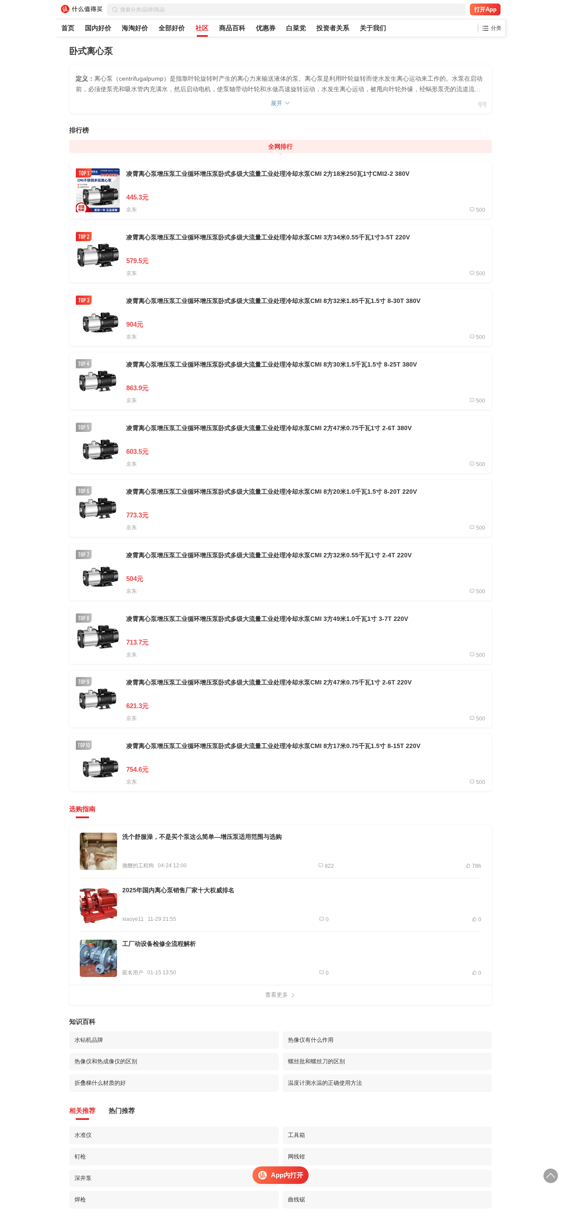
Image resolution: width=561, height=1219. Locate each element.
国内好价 (98, 28)
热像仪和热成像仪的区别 (106, 1061)
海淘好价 (135, 28)
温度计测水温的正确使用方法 (325, 1083)
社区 (202, 28)
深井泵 (83, 1178)
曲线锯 (296, 1199)
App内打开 (287, 1175)
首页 (68, 28)
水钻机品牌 (89, 1040)
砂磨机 (296, 1178)
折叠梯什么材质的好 (100, 1083)
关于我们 (373, 28)
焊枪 (80, 1199)
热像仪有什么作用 (311, 1040)
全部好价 (172, 28)
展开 (276, 103)
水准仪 (83, 1135)
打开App (485, 9)
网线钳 (296, 1156)
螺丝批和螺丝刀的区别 (316, 1061)
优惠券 (266, 28)
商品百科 (232, 28)
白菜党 (296, 28)
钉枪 (80, 1156)
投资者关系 (332, 28)
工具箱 (296, 1135)
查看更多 (276, 994)
